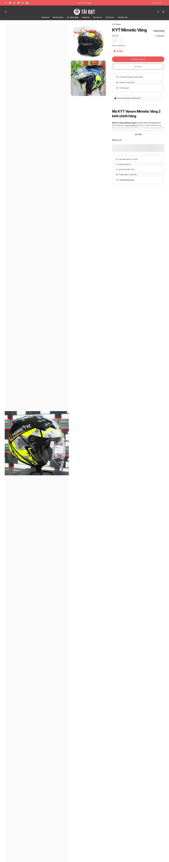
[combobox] (158, 2)
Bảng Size (161, 35)
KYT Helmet (116, 24)
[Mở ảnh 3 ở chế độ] (88, 78)
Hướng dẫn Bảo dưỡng (126, 180)
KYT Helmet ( (126, 125)
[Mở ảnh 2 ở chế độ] (88, 41)
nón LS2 (90, 3)
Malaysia (134, 125)
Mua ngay (138, 67)
